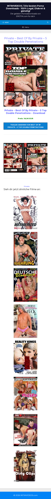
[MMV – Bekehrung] (25, 264)
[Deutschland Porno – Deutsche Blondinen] (25, 300)
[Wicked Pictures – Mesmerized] (25, 228)
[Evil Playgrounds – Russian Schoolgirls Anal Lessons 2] (25, 445)
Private (27, 186)
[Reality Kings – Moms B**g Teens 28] (25, 373)
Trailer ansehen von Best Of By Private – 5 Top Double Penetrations (26, 126)
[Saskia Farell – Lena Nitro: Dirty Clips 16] (25, 481)
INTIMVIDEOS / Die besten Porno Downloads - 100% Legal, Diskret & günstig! (25, 8)
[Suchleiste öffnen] (48, 22)
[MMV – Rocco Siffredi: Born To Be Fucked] (25, 409)
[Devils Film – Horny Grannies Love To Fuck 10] (25, 336)
